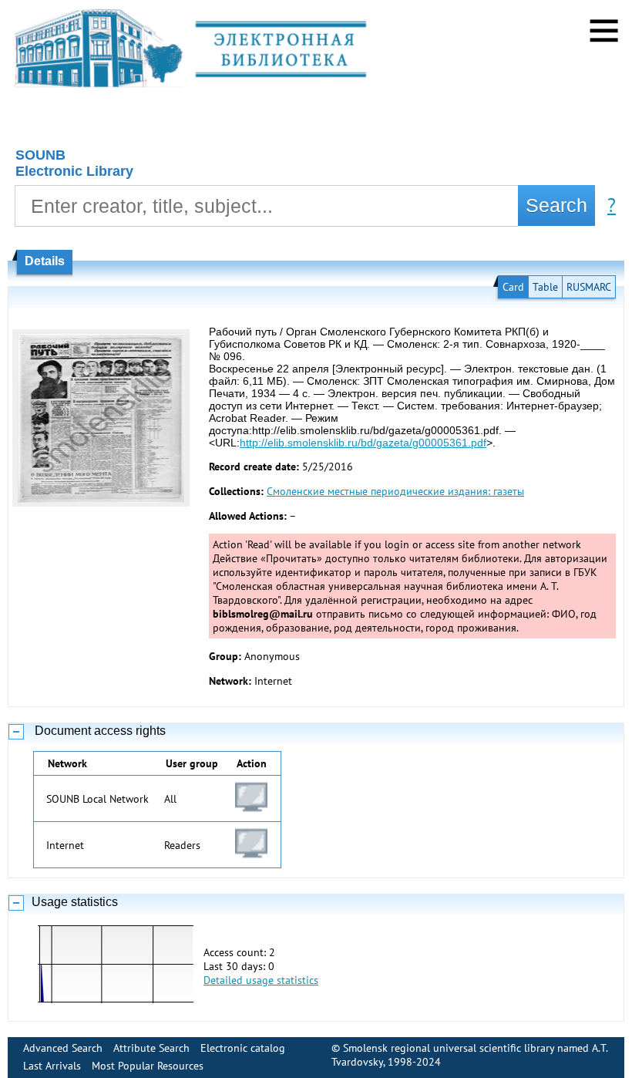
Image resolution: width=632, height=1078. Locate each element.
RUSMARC (588, 287)
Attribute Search (151, 1048)
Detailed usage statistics (260, 980)
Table (545, 287)
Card (513, 287)
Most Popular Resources (147, 1066)
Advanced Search (63, 1048)
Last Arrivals (52, 1066)
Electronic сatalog (242, 1048)
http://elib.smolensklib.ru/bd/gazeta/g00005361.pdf (363, 442)
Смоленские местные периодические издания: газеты (395, 491)
